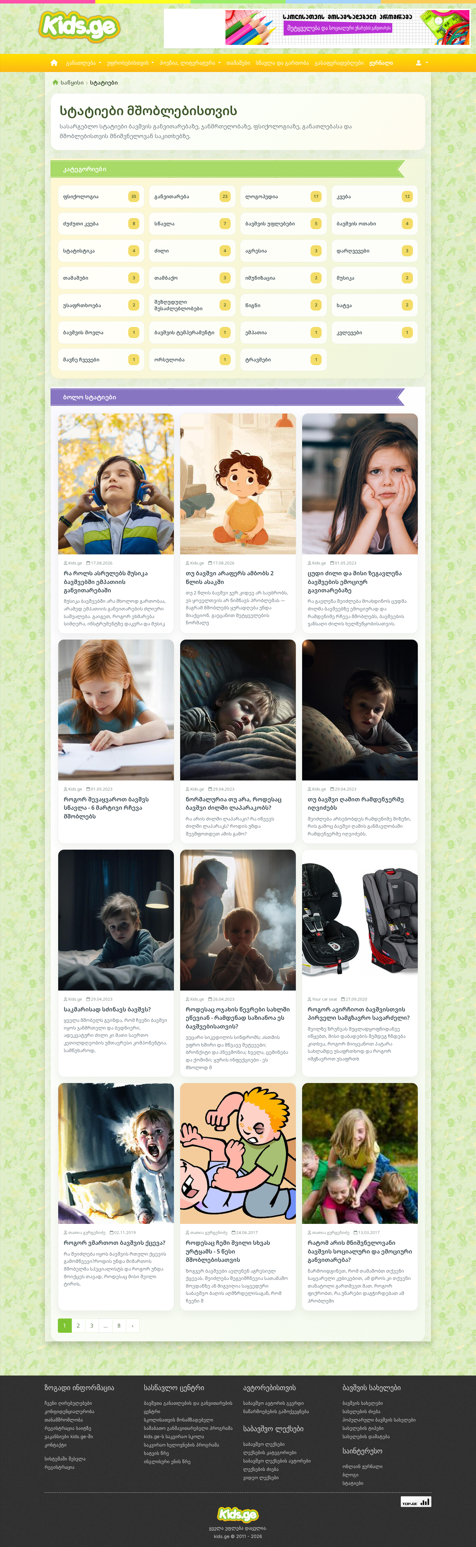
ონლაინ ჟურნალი (363, 1466)
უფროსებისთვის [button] (128, 63)
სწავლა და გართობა (282, 63)
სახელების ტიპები (363, 1428)
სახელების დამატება (366, 1436)
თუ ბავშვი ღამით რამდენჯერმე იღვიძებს (356, 803)
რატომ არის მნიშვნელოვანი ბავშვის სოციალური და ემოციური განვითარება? (360, 1251)
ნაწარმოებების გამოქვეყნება (276, 1411)
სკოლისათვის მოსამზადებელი (178, 1419)
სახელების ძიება (362, 1411)
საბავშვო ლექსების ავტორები (277, 1461)
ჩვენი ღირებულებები (68, 1403)
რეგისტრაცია (60, 1467)
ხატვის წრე (156, 1453)
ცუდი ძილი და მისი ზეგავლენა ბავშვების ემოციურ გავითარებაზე (355, 581)
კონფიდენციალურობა (69, 1411)
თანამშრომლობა (64, 1419)
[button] (420, 63)
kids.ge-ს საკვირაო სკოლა (174, 1436)
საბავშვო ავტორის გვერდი (273, 1403)
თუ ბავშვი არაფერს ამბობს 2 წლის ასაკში (230, 577)
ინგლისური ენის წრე (167, 1461)
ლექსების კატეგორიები (270, 1452)
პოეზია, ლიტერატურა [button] (188, 63)
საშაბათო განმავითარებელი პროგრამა (188, 1428)
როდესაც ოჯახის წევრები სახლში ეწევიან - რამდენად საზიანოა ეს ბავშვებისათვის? (238, 1017)
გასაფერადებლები (339, 63)
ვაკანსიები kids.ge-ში (69, 1436)
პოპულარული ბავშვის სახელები (379, 1419)
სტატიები (353, 1483)
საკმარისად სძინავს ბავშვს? (107, 1009)
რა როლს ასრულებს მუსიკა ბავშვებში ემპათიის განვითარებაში (106, 581)
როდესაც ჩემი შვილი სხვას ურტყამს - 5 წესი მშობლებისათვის (228, 1251)
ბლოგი (351, 1474)
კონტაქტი (56, 1445)
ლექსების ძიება (261, 1469)
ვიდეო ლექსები (261, 1477)
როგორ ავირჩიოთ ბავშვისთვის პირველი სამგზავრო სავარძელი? (359, 1013)
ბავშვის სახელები (363, 1403)
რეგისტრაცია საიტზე (68, 1428)
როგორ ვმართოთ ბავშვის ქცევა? (115, 1243)
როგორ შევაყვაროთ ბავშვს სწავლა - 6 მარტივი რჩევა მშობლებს (106, 807)
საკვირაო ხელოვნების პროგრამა (181, 1445)
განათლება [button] (81, 63)
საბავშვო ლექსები (264, 1444)
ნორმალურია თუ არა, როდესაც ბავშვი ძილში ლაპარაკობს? (234, 803)
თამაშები (238, 63)
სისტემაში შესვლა (65, 1458)
